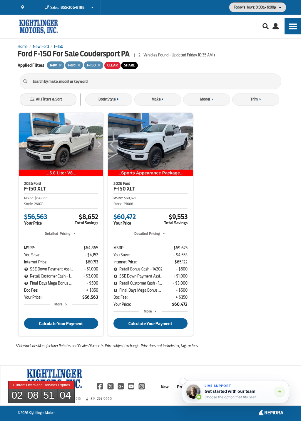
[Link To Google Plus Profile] (121, 386)
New (165, 387)
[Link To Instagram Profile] (141, 386)
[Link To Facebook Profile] (100, 386)
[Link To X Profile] (111, 386)
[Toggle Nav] (293, 26)
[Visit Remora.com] (270, 414)
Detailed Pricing (57, 233)
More (58, 304)
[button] (183, 381)
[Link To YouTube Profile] (131, 386)
